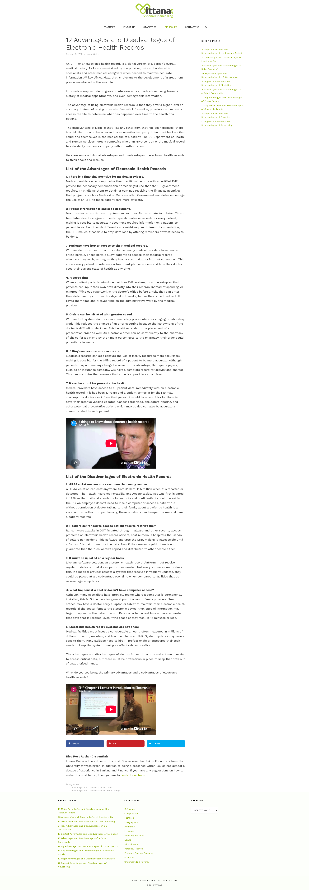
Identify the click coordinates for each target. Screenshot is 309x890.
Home (134, 880)
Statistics (149, 27)
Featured (109, 27)
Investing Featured (134, 835)
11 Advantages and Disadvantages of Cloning (91, 787)
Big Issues (170, 27)
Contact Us (192, 27)
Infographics (131, 822)
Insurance (129, 826)
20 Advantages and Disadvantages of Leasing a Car (86, 817)
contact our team (133, 775)
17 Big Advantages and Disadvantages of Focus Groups (88, 846)
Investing (129, 27)
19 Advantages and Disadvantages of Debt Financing (86, 821)
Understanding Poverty (136, 862)
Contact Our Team (168, 880)
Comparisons (131, 813)
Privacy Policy (147, 880)
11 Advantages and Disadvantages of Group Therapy (95, 790)
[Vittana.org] (154, 10)
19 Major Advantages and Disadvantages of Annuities (86, 858)
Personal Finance (133, 848)
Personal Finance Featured (138, 853)
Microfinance (131, 844)
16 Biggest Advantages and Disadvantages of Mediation (88, 834)
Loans (127, 840)
